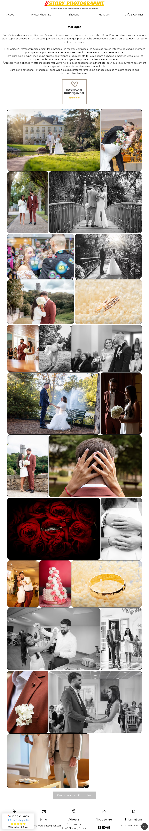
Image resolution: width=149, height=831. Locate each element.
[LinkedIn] (104, 827)
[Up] (144, 826)
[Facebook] (99, 827)
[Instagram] (108, 827)
